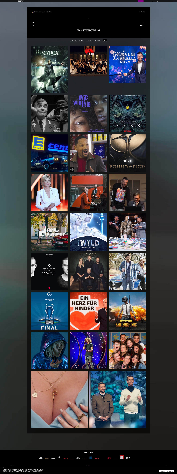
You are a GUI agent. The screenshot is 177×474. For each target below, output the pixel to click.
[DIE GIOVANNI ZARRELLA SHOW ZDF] (127, 64)
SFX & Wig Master (97, 40)
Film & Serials (74, 40)
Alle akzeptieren (170, 471)
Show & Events (89, 40)
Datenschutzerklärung (38, 471)
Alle (104, 40)
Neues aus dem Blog (151, 1)
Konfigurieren (162, 471)
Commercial (81, 40)
